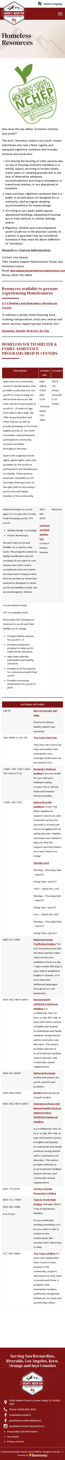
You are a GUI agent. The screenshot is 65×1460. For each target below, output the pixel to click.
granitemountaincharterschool (26, 1426)
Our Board (13, 1437)
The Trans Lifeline (44, 1253)
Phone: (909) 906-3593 (22, 1409)
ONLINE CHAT (41, 863)
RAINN (37, 1093)
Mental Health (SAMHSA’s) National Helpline (45, 1004)
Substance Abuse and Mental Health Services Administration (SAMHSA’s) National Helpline (47, 1112)
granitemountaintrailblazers (25, 1420)
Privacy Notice (15, 1441)
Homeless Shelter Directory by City (25, 331)
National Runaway (44, 1073)
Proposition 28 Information (22, 1431)
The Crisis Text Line (45, 738)
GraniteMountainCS (20, 1415)
